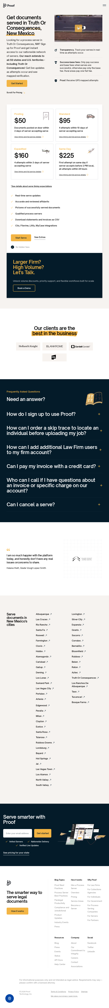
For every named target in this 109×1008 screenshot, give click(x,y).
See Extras (39, 237)
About (73, 943)
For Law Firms (93, 885)
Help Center (59, 964)
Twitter (90, 947)
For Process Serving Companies (92, 908)
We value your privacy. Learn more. (64, 996)
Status (57, 956)
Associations (77, 966)
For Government (94, 901)
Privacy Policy (73, 992)
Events (57, 951)
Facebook (91, 943)
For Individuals (93, 897)
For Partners (92, 920)
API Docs (58, 960)
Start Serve (21, 237)
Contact (74, 962)
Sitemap (84, 992)
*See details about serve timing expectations (31, 186)
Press (57, 926)
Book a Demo (24, 288)
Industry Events (61, 922)
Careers (74, 958)
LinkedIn (91, 951)
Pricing (74, 897)
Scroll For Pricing (14, 92)
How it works (17, 911)
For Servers (92, 916)
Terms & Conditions (58, 992)
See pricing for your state (16, 852)
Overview (75, 892)
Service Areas (77, 901)
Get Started (17, 83)
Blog (56, 943)
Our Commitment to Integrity (78, 950)
